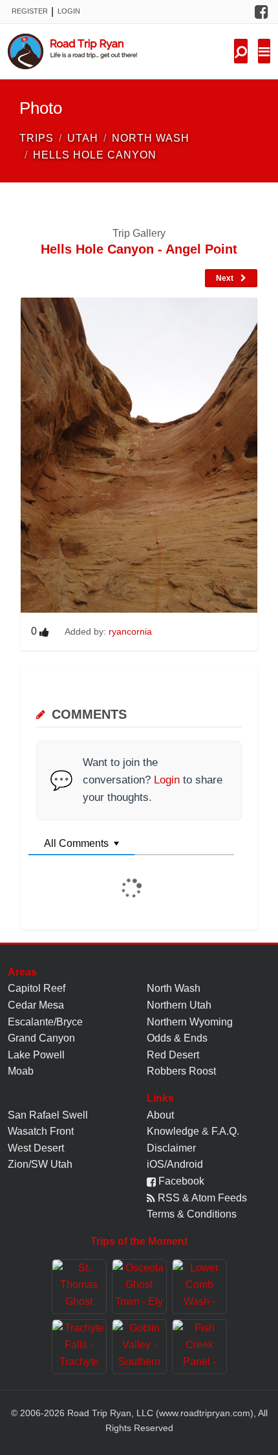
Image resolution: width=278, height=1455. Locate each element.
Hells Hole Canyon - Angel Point (139, 249)
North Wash (173, 988)
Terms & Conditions (192, 1214)
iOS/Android (175, 1164)
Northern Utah (179, 1005)
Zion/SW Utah (40, 1164)
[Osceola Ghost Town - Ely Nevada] (139, 1286)
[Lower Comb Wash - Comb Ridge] (199, 1286)
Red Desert (173, 1054)
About (160, 1115)
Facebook (180, 1181)
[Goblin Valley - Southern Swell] (139, 1346)
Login (69, 11)
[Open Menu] (264, 51)
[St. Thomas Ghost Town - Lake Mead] (79, 1286)
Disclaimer (171, 1148)
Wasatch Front (41, 1131)
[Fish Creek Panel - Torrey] (199, 1346)
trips (36, 138)
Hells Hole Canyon (94, 154)
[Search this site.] (241, 51)
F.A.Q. (225, 1131)
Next (225, 278)
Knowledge (173, 1131)
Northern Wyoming (190, 1021)
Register (30, 11)
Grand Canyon (41, 1038)
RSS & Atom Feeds (201, 1197)
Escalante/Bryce (45, 1021)
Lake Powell (36, 1054)
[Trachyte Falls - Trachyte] (79, 1346)
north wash (150, 138)
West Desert (36, 1148)
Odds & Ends (177, 1038)
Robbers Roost (181, 1071)
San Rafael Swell (48, 1115)
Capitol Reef (36, 988)
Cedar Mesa (36, 1005)
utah (82, 138)
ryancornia (130, 631)
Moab (21, 1071)
